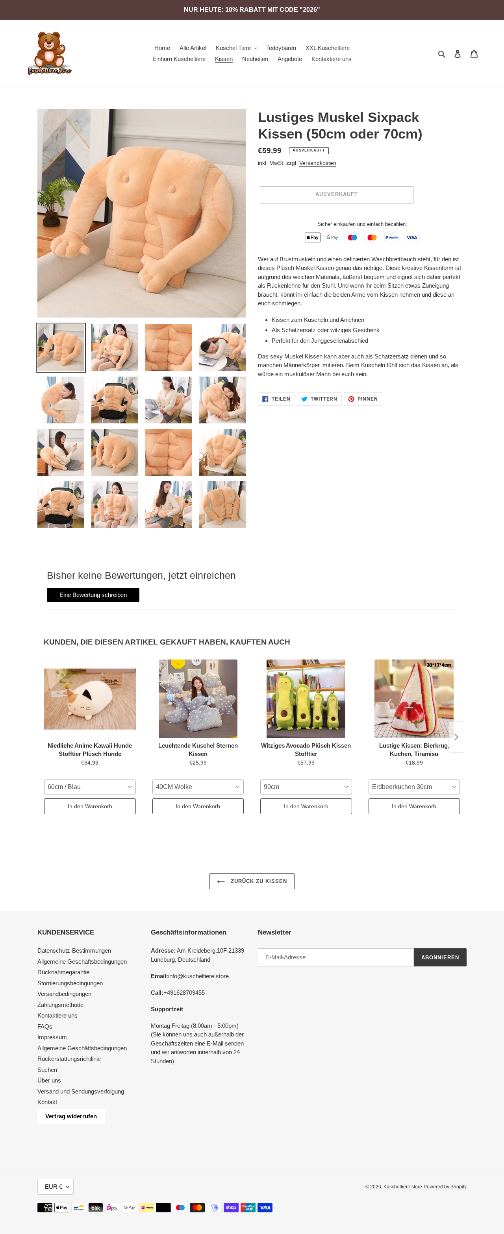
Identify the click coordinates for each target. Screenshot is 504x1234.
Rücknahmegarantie (63, 972)
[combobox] (90, 787)
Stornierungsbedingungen (70, 983)
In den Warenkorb (90, 806)
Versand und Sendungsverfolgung (80, 1091)
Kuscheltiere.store (403, 1187)
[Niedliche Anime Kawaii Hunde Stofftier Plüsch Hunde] (90, 698)
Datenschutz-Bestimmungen (74, 950)
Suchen (47, 1069)
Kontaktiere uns (57, 1015)
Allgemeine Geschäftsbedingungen (82, 961)
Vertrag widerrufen (71, 1116)
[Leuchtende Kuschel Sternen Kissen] (198, 698)
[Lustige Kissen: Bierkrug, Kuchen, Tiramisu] (414, 698)
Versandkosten (317, 163)
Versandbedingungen (64, 993)
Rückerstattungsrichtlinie (69, 1058)
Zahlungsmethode (60, 1004)
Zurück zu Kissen (258, 881)
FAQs (44, 1026)
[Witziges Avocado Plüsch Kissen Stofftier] (306, 698)
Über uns (49, 1080)
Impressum (52, 1037)
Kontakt (47, 1102)
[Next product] (456, 737)
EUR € (53, 1186)
